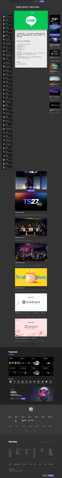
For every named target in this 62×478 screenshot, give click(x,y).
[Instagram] (50, 442)
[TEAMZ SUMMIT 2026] (9, 1)
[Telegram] (48, 442)
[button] (32, 1)
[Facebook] (52, 442)
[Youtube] (46, 442)
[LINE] (42, 442)
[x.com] (44, 442)
